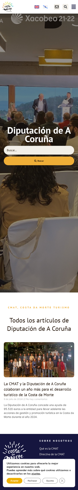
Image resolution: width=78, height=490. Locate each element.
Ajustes (50, 480)
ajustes (35, 473)
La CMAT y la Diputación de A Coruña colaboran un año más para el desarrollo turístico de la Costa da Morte (37, 389)
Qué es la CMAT (48, 448)
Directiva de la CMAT (52, 454)
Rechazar (32, 480)
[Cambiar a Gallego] (45, 7)
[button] (65, 7)
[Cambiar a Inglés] (37, 7)
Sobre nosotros (56, 440)
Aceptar (14, 480)
